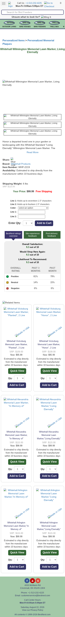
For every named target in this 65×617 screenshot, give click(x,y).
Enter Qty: (14, 223)
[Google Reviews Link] (38, 580)
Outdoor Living (9, 26)
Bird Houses (25, 26)
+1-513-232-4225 (34, 3)
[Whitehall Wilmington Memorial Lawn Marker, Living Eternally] (32, 117)
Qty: (10, 378)
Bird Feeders (40, 26)
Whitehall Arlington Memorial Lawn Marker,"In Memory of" (16, 525)
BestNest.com (44, 614)
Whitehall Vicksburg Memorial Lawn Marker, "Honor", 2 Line (49, 344)
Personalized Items (13, 40)
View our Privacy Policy (32, 610)
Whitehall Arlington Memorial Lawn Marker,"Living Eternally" (49, 525)
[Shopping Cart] (51, 4)
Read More (32, 152)
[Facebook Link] (27, 580)
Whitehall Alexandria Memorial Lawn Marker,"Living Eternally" (49, 435)
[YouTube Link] (32, 580)
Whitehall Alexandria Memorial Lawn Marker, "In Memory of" (16, 435)
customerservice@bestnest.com (35, 595)
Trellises (54, 26)
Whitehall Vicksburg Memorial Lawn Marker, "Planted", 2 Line (16, 344)
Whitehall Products (20, 164)
